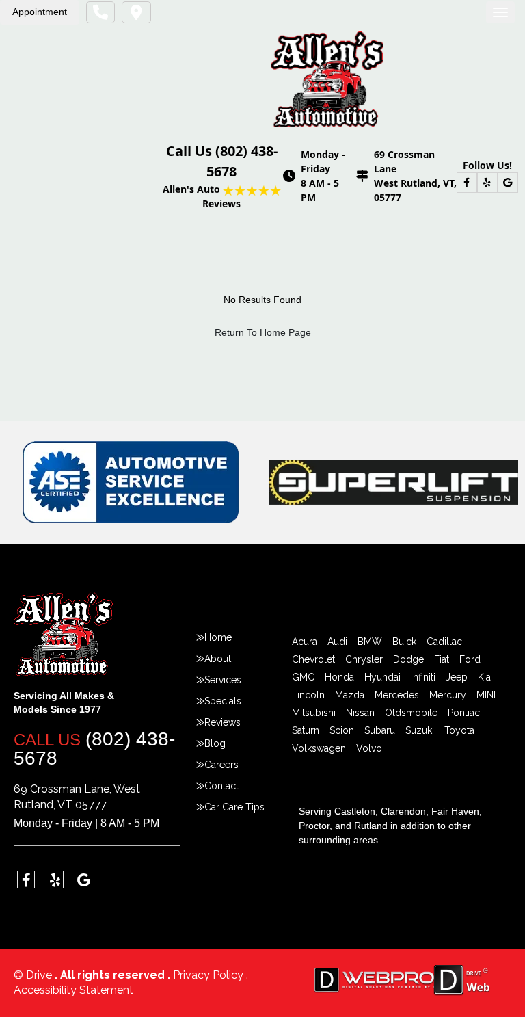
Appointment (39, 11)
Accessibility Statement (73, 989)
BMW (370, 641)
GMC (303, 677)
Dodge (408, 659)
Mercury (447, 694)
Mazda (349, 694)
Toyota (459, 730)
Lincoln (308, 694)
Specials (222, 701)
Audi (337, 641)
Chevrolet (313, 659)
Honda (339, 677)
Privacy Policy (209, 974)
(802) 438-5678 (94, 748)
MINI (486, 694)
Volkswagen (319, 748)
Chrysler (364, 659)
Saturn (305, 730)
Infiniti (423, 677)
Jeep (457, 677)
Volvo (369, 748)
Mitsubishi (314, 712)
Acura (304, 641)
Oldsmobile (411, 712)
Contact (221, 785)
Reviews (222, 722)
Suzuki (419, 730)
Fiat (441, 659)
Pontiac (464, 712)
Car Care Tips (234, 807)
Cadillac (444, 641)
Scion (341, 730)
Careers (221, 764)
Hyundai (382, 677)
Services (222, 679)
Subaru (379, 730)
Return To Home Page (263, 332)
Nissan (360, 712)
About (217, 658)
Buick (404, 641)
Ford (470, 659)
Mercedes (397, 694)
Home (218, 637)
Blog (215, 743)
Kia (484, 677)
